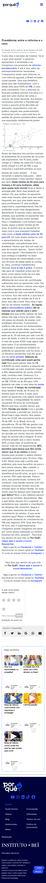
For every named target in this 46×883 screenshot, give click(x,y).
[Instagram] (31, 21)
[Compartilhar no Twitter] (12, 633)
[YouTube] (28, 21)
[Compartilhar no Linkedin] (19, 633)
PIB (30, 86)
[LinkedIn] (35, 21)
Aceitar (39, 868)
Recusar (38, 871)
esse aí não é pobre (21, 267)
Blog (7, 819)
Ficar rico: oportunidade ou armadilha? (11, 669)
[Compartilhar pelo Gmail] (26, 633)
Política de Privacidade (9, 878)
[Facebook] (42, 21)
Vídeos (8, 814)
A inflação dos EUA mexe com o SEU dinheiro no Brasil (31, 669)
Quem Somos (11, 809)
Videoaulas (31, 814)
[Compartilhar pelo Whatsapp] (33, 633)
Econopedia (32, 809)
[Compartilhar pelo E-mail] (40, 633)
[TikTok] (38, 21)
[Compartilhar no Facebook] (5, 633)
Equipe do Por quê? (12, 50)
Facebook (26, 547)
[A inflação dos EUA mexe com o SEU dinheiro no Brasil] (32, 660)
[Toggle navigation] (41, 4)
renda (41, 384)
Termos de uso (33, 819)
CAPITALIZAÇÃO (30, 705)
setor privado (17, 356)
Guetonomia (11, 824)
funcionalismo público (20, 307)
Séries (8, 829)
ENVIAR (19, 615)
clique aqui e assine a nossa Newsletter (27, 567)
